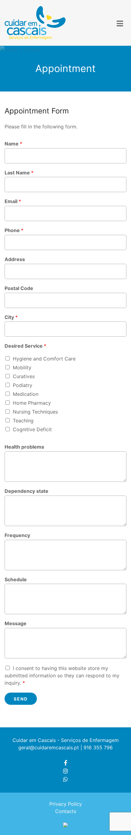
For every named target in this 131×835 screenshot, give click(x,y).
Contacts (65, 811)
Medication (25, 394)
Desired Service (25, 346)
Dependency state (26, 491)
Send (21, 698)
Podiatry (22, 385)
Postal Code (19, 288)
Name (13, 144)
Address (15, 259)
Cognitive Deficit (32, 429)
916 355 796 (98, 747)
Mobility (22, 367)
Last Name (19, 173)
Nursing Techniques (35, 412)
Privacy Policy (65, 804)
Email (13, 201)
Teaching (23, 421)
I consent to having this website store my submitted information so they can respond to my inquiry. (62, 675)
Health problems (24, 447)
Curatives (24, 376)
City (11, 317)
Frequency (17, 535)
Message (16, 623)
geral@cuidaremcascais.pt (48, 747)
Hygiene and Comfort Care (44, 359)
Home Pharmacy (32, 403)
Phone (14, 230)
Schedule (16, 579)
